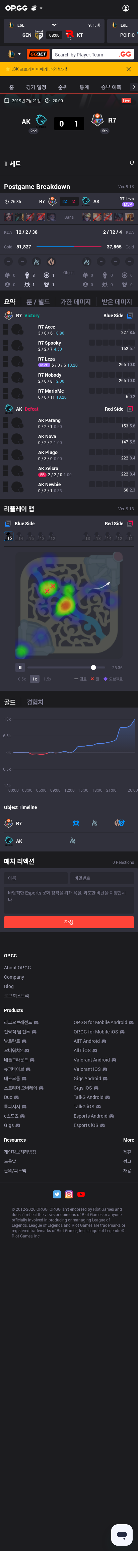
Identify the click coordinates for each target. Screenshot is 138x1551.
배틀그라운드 (16, 1059)
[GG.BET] (38, 54)
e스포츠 (11, 1116)
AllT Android (87, 1041)
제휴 (127, 1152)
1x (34, 679)
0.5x (22, 679)
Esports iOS (86, 1125)
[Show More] (37, 8)
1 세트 (12, 163)
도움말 (10, 1161)
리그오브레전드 (18, 1022)
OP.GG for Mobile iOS (96, 1031)
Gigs (9, 1125)
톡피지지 (12, 1106)
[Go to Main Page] (16, 8)
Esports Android (91, 1116)
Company (14, 977)
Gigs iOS (83, 1088)
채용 (127, 1170)
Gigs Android (87, 1078)
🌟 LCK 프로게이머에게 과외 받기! (36, 69)
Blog (9, 986)
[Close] (129, 69)
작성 (69, 922)
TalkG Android (89, 1097)
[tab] (12, 301)
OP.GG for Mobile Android (100, 1022)
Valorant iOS (87, 1069)
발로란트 (12, 1041)
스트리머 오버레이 (20, 1088)
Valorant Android (92, 1059)
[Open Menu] (126, 8)
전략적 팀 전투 (17, 1031)
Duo (8, 1097)
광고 (127, 1161)
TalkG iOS (84, 1106)
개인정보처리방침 (20, 1152)
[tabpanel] (69, 403)
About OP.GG (17, 967)
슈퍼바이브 (14, 1069)
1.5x (47, 679)
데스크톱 (12, 1078)
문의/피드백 (15, 1170)
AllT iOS (82, 1050)
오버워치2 (13, 1050)
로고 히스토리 (16, 995)
